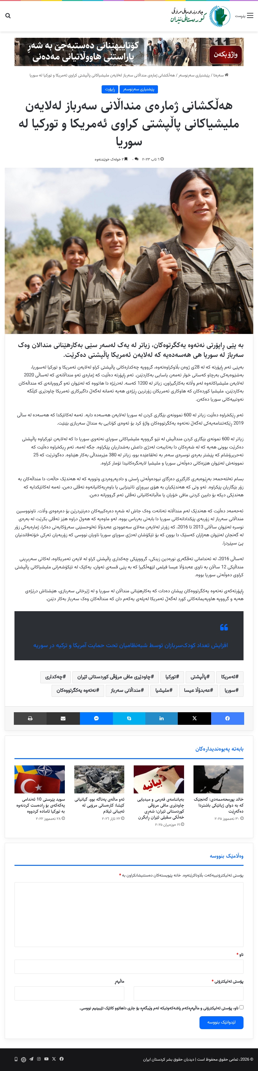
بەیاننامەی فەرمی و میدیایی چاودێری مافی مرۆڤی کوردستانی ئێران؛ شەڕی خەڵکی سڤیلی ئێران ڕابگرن (160, 808)
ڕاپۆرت (110, 89)
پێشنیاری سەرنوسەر (194, 75)
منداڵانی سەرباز (126, 691)
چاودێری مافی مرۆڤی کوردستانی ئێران (114, 677)
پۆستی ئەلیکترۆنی (228, 981)
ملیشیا (162, 691)
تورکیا (170, 677)
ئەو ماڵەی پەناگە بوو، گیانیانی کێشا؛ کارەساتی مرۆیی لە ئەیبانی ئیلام (99, 805)
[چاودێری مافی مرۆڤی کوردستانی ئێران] (200, 16)
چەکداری (54, 677)
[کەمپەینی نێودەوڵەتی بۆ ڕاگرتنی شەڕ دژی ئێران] (129, 52)
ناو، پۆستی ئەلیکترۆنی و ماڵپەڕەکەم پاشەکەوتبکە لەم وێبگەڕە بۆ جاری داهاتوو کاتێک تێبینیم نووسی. (158, 1008)
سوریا (230, 691)
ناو (240, 955)
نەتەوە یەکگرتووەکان (76, 691)
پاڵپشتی (198, 677)
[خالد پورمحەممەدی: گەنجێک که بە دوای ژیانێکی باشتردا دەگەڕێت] (219, 779)
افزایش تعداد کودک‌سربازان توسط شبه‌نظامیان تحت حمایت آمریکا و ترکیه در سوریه (130, 645)
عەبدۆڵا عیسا (197, 691)
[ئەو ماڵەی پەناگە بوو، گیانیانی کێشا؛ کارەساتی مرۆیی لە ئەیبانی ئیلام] (99, 779)
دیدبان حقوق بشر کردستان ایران (168, 1060)
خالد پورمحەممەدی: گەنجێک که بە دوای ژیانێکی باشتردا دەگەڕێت (219, 805)
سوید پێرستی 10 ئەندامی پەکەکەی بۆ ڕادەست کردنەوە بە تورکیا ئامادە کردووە (40, 805)
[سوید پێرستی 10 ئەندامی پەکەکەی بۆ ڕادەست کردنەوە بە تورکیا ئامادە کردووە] (39, 779)
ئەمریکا (228, 677)
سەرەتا (219, 75)
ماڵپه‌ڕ (119, 981)
